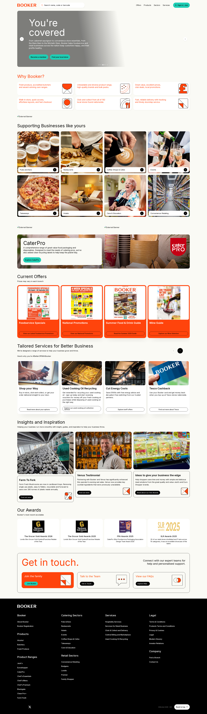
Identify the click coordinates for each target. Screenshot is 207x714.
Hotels (63, 630)
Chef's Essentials (24, 676)
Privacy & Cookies (156, 630)
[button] (181, 5)
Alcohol (20, 640)
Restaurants (66, 626)
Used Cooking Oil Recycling (116, 639)
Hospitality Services (113, 622)
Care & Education (68, 648)
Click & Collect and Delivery (116, 630)
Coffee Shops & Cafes (70, 639)
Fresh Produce (23, 649)
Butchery (21, 645)
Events (64, 635)
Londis (64, 671)
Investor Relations (156, 643)
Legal (151, 635)
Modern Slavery (155, 639)
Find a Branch (154, 658)
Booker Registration (25, 626)
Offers (138, 5)
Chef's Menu (22, 680)
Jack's (20, 663)
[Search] (42, 5)
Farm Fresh (21, 698)
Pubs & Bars (66, 622)
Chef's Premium (23, 685)
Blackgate (21, 689)
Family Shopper (67, 679)
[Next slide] (185, 39)
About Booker (23, 622)
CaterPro (21, 672)
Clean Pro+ (21, 693)
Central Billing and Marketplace (118, 635)
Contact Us (153, 662)
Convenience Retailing (70, 662)
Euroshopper (22, 668)
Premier (64, 675)
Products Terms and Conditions (162, 626)
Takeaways (66, 643)
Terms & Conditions (157, 622)
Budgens (64, 666)
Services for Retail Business (116, 626)
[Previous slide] (22, 39)
